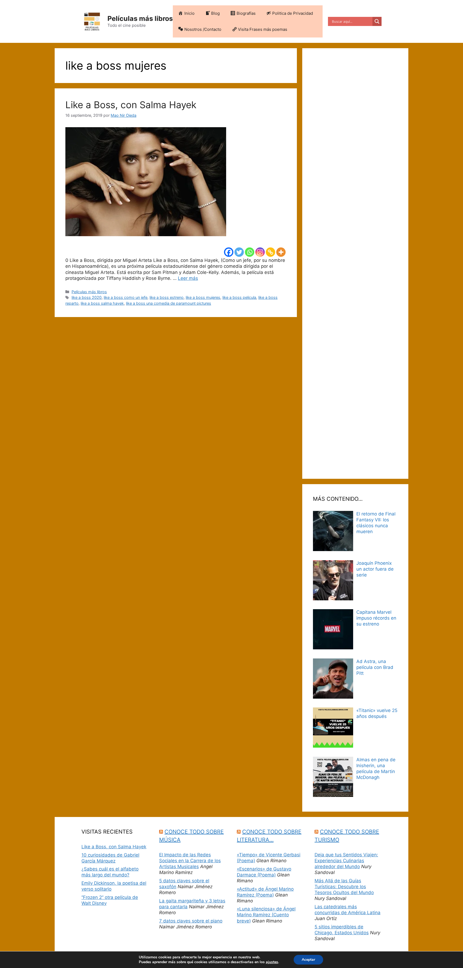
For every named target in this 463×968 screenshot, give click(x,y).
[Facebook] (228, 252)
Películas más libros (140, 18)
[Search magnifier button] (377, 21)
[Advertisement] (355, 263)
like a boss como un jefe (125, 297)
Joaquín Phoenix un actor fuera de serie (375, 569)
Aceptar (308, 959)
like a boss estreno (167, 297)
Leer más (188, 278)
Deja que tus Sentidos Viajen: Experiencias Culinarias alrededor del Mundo (346, 860)
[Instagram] (260, 252)
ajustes (272, 962)
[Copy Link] (270, 252)
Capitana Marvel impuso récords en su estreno (376, 618)
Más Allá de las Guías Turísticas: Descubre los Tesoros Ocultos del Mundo (344, 886)
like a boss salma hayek (102, 303)
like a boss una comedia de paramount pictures (168, 303)
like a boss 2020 (87, 297)
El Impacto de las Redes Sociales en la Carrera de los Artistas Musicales (190, 860)
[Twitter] (239, 252)
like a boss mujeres (203, 297)
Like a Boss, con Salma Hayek (130, 104)
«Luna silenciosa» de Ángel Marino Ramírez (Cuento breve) (266, 914)
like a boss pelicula (239, 297)
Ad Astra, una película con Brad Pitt (374, 667)
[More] (281, 252)
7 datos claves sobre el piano (190, 921)
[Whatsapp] (249, 252)
